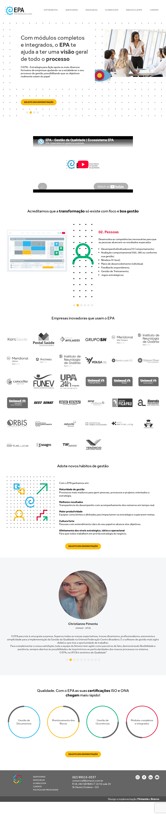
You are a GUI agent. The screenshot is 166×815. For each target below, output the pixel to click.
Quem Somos (71, 10)
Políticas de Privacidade (45, 785)
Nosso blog (91, 10)
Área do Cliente (134, 10)
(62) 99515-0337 (84, 773)
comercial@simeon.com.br (87, 776)
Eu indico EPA (111, 10)
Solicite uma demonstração (38, 103)
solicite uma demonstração (83, 548)
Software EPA (51, 10)
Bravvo (155, 794)
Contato (154, 10)
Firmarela (142, 794)
